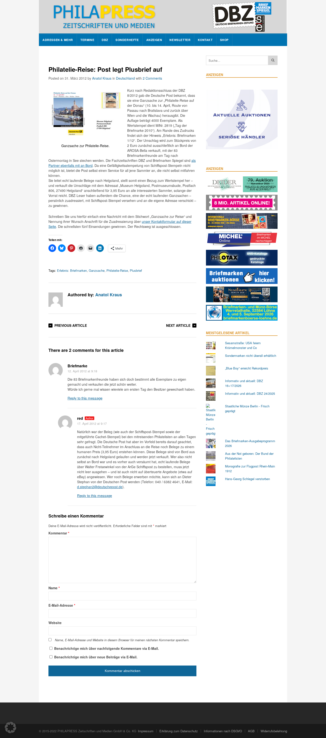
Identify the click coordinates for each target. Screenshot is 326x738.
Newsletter (179, 40)
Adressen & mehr (57, 40)
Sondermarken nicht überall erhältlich (250, 355)
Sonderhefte (127, 40)
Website (55, 622)
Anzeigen (154, 40)
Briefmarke (77, 366)
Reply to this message (85, 397)
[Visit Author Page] (55, 299)
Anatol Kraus (101, 78)
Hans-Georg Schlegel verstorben (247, 479)
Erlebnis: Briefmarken (72, 270)
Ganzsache (97, 270)
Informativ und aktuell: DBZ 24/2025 (250, 393)
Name (54, 587)
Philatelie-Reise (117, 270)
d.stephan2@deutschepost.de (99, 486)
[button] (10, 727)
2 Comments (152, 78)
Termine (87, 40)
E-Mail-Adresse (61, 605)
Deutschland (125, 78)
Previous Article (70, 325)
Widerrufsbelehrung (274, 731)
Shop (224, 40)
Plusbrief (136, 270)
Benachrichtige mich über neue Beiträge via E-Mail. (95, 657)
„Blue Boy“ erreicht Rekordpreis (246, 368)
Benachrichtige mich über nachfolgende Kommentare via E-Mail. (106, 648)
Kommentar (58, 533)
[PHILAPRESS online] (163, 16)
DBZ (105, 40)
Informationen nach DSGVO (223, 731)
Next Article (178, 325)
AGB (251, 731)
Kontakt (205, 40)
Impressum (145, 731)
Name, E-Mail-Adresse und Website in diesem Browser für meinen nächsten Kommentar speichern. (122, 640)
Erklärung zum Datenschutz (178, 731)
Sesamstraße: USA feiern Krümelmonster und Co (243, 345)
